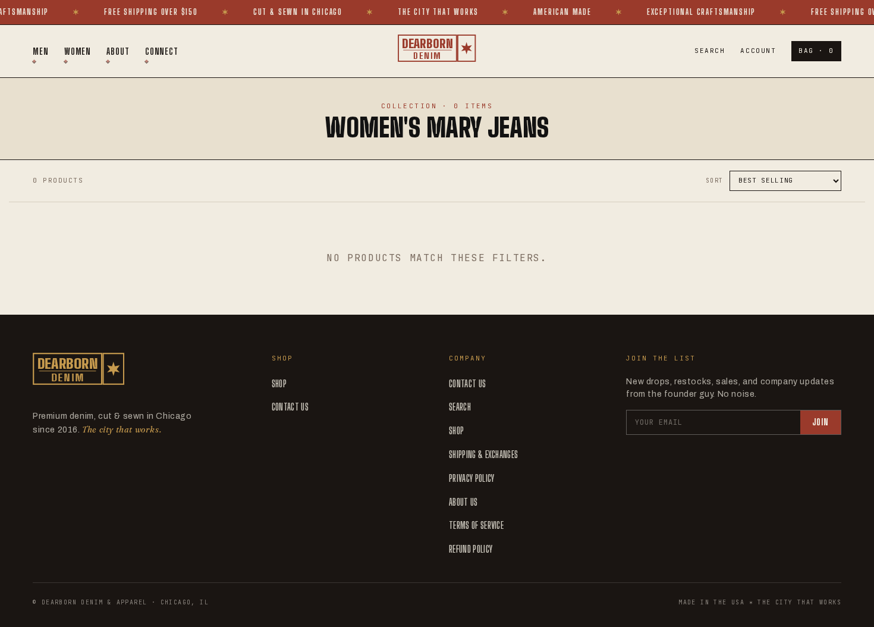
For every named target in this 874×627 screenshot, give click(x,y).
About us (463, 501)
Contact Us (290, 406)
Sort (715, 180)
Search (709, 50)
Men (41, 51)
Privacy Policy (471, 478)
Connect (161, 51)
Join (820, 422)
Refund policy (470, 548)
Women (78, 51)
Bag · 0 (816, 50)
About (118, 51)
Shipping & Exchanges (483, 454)
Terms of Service (476, 525)
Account (758, 50)
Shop (279, 383)
